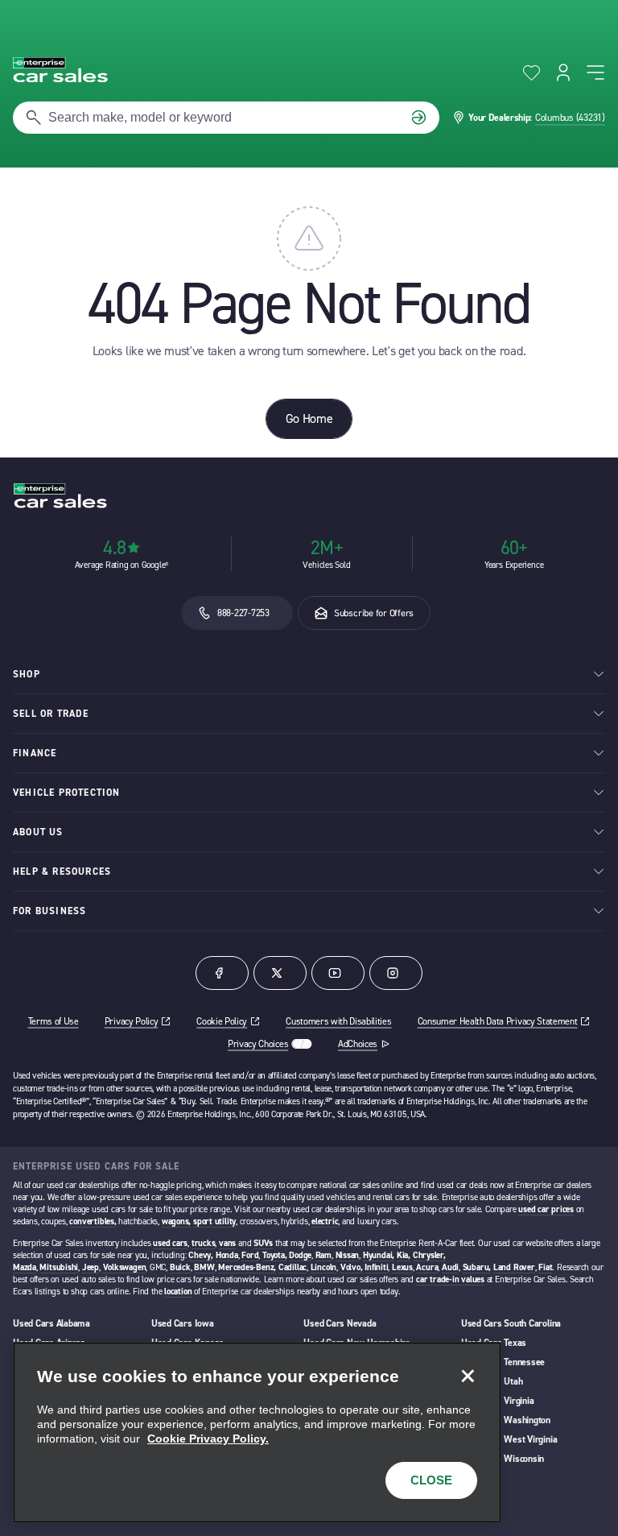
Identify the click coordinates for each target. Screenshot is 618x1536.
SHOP (26, 674)
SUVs (263, 1243)
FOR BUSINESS (49, 911)
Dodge (300, 1255)
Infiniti (376, 1267)
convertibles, (92, 1221)
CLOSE (431, 1480)
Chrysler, (429, 1255)
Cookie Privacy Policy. (208, 1438)
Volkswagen (124, 1267)
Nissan (348, 1255)
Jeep (90, 1267)
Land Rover (514, 1267)
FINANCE (34, 753)
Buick (180, 1267)
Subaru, (477, 1267)
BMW (204, 1267)
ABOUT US (38, 832)
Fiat (545, 1267)
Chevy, (200, 1255)
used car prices (546, 1209)
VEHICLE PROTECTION (67, 792)
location (178, 1292)
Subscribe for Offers (374, 613)
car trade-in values (450, 1279)
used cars (170, 1243)
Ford (249, 1255)
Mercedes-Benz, (247, 1267)
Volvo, (351, 1267)
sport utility (214, 1221)
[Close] (467, 1375)
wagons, (176, 1221)
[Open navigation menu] (595, 72)
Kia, (403, 1255)
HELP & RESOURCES (62, 871)
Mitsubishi (58, 1267)
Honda (227, 1255)
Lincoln (323, 1267)
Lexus (402, 1267)
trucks (204, 1243)
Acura (427, 1267)
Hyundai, (378, 1255)
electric (324, 1221)
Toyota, (274, 1255)
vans (227, 1243)
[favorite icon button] (531, 73)
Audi (450, 1267)
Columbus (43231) (570, 117)
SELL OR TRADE (51, 713)
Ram (323, 1255)
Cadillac (292, 1267)
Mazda (24, 1267)
